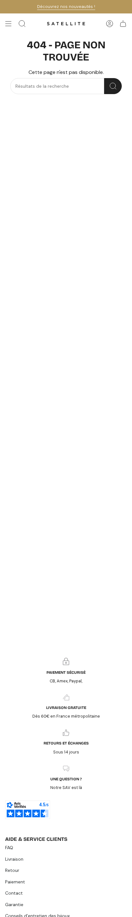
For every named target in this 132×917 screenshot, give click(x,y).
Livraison (14, 859)
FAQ (9, 847)
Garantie (14, 904)
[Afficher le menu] (8, 23)
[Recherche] (113, 86)
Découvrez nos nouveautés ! (66, 6)
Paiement (15, 882)
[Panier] (123, 23)
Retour (12, 870)
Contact (14, 893)
